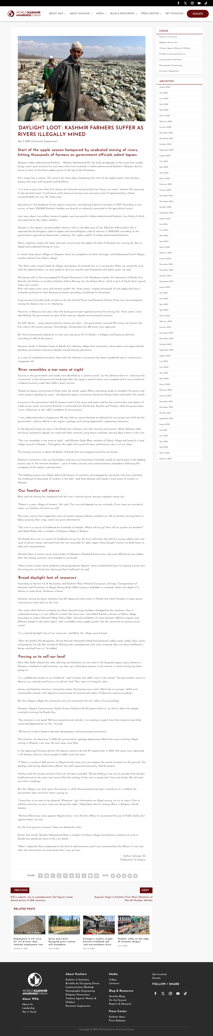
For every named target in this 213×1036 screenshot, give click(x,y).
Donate (198, 14)
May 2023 (163, 304)
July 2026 (163, 93)
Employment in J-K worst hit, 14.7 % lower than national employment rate (28, 942)
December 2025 (166, 133)
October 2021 (165, 413)
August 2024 (164, 219)
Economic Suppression (44, 141)
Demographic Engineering (170, 65)
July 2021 (163, 430)
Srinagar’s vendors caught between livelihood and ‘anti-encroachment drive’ (98, 942)
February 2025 (165, 184)
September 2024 (166, 213)
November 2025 (166, 138)
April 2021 (163, 447)
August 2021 (164, 424)
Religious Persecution (168, 42)
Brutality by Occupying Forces (172, 54)
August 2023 (164, 287)
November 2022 (166, 339)
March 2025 (164, 178)
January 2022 (165, 396)
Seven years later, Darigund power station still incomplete (61, 942)
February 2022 (165, 390)
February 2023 (165, 321)
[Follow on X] (185, 3)
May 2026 (163, 104)
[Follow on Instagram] (192, 3)
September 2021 (166, 419)
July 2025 (163, 161)
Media (100, 13)
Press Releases (117, 1020)
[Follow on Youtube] (199, 3)
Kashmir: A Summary (168, 37)
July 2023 (163, 293)
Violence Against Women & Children (175, 48)
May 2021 (163, 442)
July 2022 (163, 361)
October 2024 (165, 207)
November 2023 (166, 270)
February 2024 (165, 253)
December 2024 (166, 196)
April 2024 (164, 241)
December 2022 (166, 333)
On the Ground (117, 1000)
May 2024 (163, 236)
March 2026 (164, 116)
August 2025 (164, 156)
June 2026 (163, 99)
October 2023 (165, 276)
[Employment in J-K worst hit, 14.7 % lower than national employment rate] (29, 925)
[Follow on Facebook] (178, 3)
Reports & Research (120, 1004)
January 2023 (165, 327)
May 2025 (163, 167)
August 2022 (164, 356)
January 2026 (165, 127)
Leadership (28, 1008)
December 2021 (166, 402)
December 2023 (166, 264)
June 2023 (163, 299)
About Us (27, 1004)
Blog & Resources (122, 13)
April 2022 (164, 379)
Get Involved (174, 13)
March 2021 (164, 453)
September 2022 (166, 350)
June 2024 (163, 230)
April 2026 (164, 110)
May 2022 (163, 373)
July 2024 (163, 224)
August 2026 (164, 87)
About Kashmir (80, 13)
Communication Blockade (170, 60)
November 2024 (166, 201)
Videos (113, 980)
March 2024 (164, 247)
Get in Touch (29, 1012)
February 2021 (165, 459)
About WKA (56, 13)
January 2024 (165, 259)
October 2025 (165, 144)
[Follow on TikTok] (206, 3)
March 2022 (164, 384)
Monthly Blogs (117, 996)
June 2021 (163, 436)
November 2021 (166, 407)
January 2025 (165, 190)
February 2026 (165, 121)
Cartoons (114, 983)
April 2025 (163, 173)
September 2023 (166, 281)
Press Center (150, 13)
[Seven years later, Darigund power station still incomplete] (64, 925)
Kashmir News (117, 1017)
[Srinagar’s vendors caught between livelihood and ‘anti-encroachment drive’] (99, 925)
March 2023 (164, 316)
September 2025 (166, 150)
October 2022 (165, 344)
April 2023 (163, 310)
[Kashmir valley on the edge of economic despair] (134, 925)
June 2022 (163, 367)
